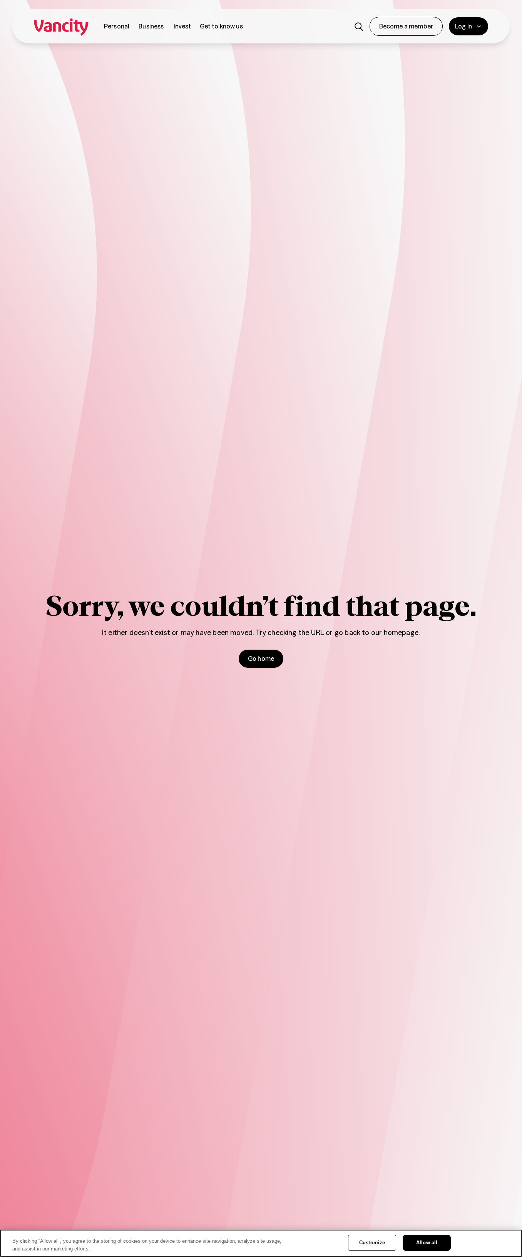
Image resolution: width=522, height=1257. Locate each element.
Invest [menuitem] (182, 26)
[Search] (358, 26)
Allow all (426, 1242)
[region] (261, 1243)
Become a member (406, 26)
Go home (261, 658)
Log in (463, 26)
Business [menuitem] (151, 26)
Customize (372, 1242)
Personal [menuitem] (116, 26)
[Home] (61, 26)
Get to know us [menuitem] (221, 26)
